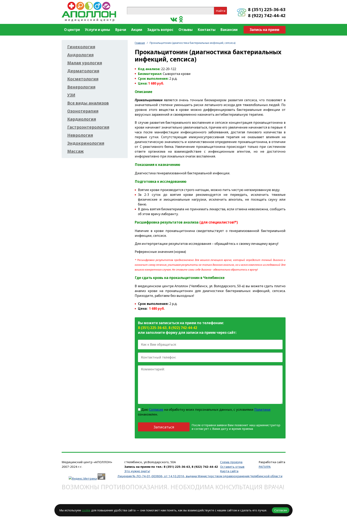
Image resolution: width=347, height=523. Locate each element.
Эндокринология (85, 143)
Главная (140, 43)
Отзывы (186, 29)
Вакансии (229, 29)
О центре (72, 29)
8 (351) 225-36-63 (267, 9)
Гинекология (81, 47)
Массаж (75, 151)
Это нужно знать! (137, 471)
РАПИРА (265, 467)
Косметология (82, 79)
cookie (86, 510)
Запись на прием (264, 29)
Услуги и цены (97, 29)
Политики (262, 409)
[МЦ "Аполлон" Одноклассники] (181, 19)
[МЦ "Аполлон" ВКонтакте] (173, 19)
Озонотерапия (82, 111)
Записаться (164, 427)
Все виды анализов (88, 103)
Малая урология (84, 63)
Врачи (120, 29)
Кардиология (81, 119)
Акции (136, 29)
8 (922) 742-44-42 (267, 15)
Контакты (206, 29)
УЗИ (71, 95)
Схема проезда (231, 462)
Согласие (156, 409)
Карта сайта (229, 471)
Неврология (80, 135)
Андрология (80, 55)
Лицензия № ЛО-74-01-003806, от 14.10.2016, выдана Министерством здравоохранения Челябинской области (199, 476)
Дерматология (83, 71)
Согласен (280, 510)
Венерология (81, 87)
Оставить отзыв (232, 467)
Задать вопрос (160, 29)
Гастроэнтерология (88, 127)
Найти (220, 11)
